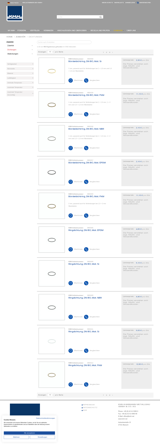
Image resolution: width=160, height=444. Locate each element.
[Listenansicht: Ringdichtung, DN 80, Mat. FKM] (95, 375)
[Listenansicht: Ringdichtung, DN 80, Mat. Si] (95, 274)
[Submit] (100, 17)
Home (10, 37)
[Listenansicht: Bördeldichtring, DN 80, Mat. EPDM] (95, 172)
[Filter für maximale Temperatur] (20, 87)
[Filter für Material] (20, 73)
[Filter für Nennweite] (20, 68)
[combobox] (80, 17)
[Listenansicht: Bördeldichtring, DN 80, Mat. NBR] (95, 139)
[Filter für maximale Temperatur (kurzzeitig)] (20, 93)
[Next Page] (112, 52)
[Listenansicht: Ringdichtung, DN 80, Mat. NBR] (95, 307)
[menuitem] (11, 31)
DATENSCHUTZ (90, 407)
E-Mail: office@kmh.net (126, 416)
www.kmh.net (122, 419)
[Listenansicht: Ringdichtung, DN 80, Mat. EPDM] (95, 240)
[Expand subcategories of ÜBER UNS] (136, 30)
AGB (85, 410)
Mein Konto (107, 2)
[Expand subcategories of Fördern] (26, 30)
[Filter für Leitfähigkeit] (20, 78)
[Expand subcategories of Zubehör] (123, 30)
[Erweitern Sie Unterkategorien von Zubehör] (32, 45)
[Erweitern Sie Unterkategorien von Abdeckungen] (32, 53)
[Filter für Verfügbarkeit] (20, 64)
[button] (14, 3)
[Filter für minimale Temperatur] (20, 82)
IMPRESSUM (89, 405)
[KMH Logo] (15, 13)
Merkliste (119, 2)
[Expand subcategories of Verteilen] (40, 30)
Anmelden (130, 2)
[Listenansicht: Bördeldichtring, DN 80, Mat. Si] (95, 71)
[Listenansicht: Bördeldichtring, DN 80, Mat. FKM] (95, 105)
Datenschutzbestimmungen (45, 418)
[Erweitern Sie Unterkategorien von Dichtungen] (32, 49)
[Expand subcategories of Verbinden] (54, 30)
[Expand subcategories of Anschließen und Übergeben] (87, 30)
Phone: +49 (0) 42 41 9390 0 (128, 411)
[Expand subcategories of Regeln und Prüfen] (110, 30)
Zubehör (20, 37)
